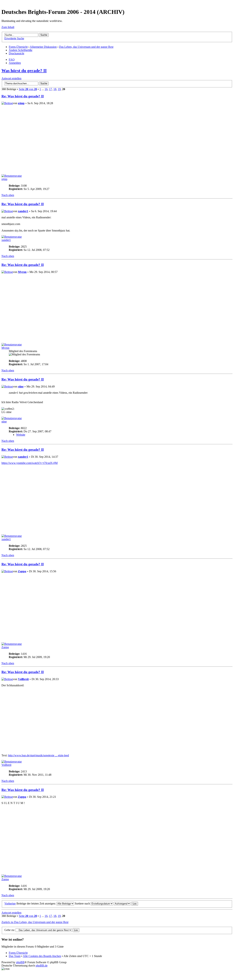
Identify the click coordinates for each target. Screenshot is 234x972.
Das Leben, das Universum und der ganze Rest (86, 46)
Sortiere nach (83, 903)
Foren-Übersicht (18, 46)
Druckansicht (16, 53)
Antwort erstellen (11, 78)
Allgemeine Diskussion (43, 46)
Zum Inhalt (7, 27)
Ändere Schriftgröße (20, 50)
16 (46, 89)
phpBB (20, 962)
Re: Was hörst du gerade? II (22, 96)
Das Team (14, 956)
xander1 (23, 211)
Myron (22, 271)
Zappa (22, 571)
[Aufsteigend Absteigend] (126, 903)
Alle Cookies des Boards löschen (42, 956)
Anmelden (15, 62)
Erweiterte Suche (14, 38)
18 (54, 89)
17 (50, 89)
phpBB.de (42, 965)
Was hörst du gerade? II (24, 70)
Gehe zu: (9, 930)
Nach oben (7, 195)
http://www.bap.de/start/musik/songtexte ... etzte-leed (38, 755)
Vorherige (10, 903)
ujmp (21, 103)
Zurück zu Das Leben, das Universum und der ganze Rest (34, 922)
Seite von (28, 89)
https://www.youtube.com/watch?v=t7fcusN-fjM (29, 462)
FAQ (12, 59)
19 (59, 89)
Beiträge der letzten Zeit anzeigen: (36, 903)
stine (21, 386)
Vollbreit (23, 679)
